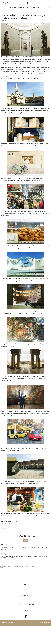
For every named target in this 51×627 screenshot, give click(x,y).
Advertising (25, 592)
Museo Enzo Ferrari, (41, 481)
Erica (2, 556)
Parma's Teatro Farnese (27, 311)
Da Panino (22, 513)
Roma (39, 547)
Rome (43, 547)
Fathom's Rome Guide (6, 528)
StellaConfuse (36, 180)
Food (24, 547)
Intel (28, 7)
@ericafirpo (42, 556)
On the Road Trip (5, 13)
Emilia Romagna (18, 547)
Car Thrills (11, 547)
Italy (32, 547)
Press (25, 584)
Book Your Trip (36, 7)
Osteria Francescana (24, 516)
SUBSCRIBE (25, 540)
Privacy (26, 599)
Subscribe (47, 3)
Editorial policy (25, 588)
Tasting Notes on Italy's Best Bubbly (10, 526)
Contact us (25, 595)
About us (25, 581)
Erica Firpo (4, 20)
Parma (35, 547)
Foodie (28, 547)
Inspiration (21, 7)
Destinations (12, 7)
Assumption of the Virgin (37, 344)
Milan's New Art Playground (8, 523)
